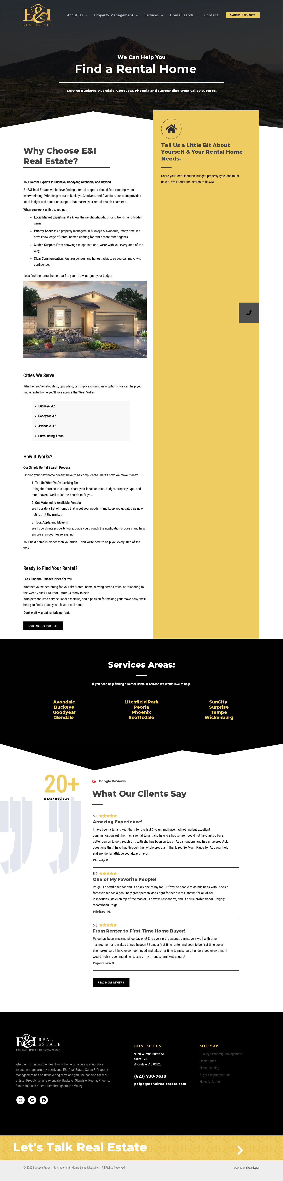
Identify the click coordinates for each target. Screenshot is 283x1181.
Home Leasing (209, 1068)
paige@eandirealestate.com (160, 1084)
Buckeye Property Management (221, 1054)
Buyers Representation (215, 1075)
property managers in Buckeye (81, 231)
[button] (85, 15)
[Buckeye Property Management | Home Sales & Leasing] (37, 15)
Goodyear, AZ (47, 416)
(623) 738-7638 (150, 1076)
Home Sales (208, 1061)
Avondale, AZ (47, 426)
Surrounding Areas (51, 436)
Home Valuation (210, 1082)
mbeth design (253, 1167)
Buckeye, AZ (46, 406)
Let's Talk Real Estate (80, 1147)
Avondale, (113, 231)
